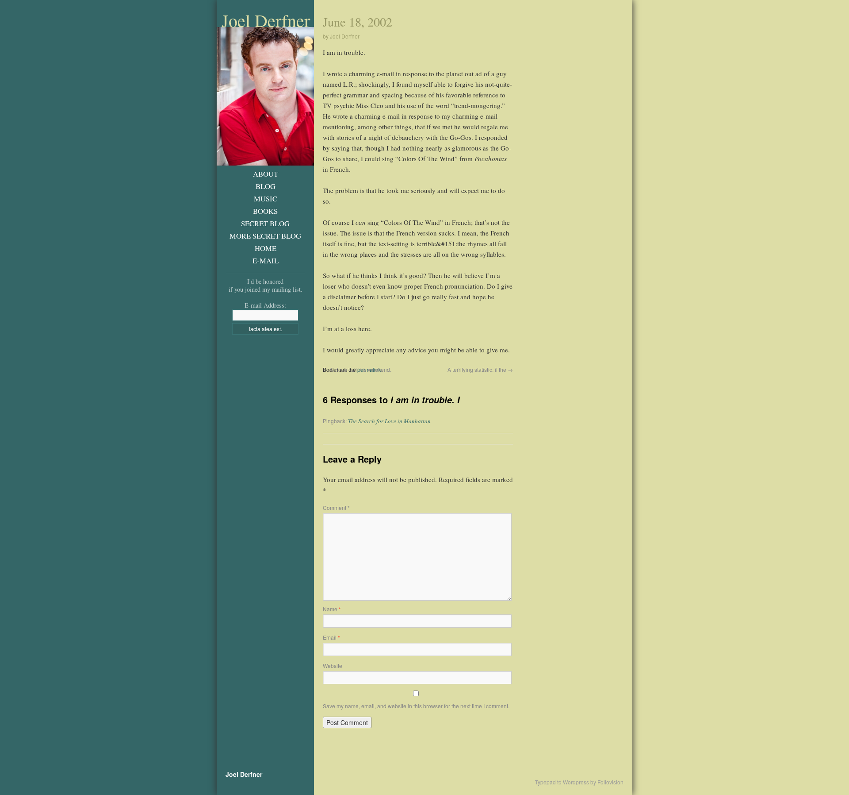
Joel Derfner (266, 20)
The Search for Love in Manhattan (389, 421)
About (265, 174)
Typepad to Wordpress (562, 782)
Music (265, 198)
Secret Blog (265, 223)
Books (265, 211)
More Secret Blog (265, 236)
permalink (369, 369)
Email (331, 637)
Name (332, 609)
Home (265, 248)
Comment (336, 507)
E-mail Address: (265, 305)
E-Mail (265, 260)
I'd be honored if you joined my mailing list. (265, 285)
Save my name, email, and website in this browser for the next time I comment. (416, 706)
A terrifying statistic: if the (480, 369)
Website (332, 665)
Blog (265, 186)
